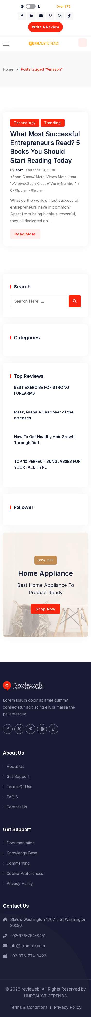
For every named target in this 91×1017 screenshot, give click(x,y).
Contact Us (17, 807)
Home (8, 69)
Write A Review (45, 27)
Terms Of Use (19, 786)
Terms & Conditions (29, 1007)
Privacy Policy (20, 883)
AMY (20, 170)
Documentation (21, 842)
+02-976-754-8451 (28, 935)
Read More (25, 234)
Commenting (18, 863)
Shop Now (45, 609)
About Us (15, 766)
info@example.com (27, 945)
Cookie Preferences (25, 873)
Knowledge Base (22, 852)
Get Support (18, 776)
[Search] (82, 42)
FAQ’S (12, 797)
